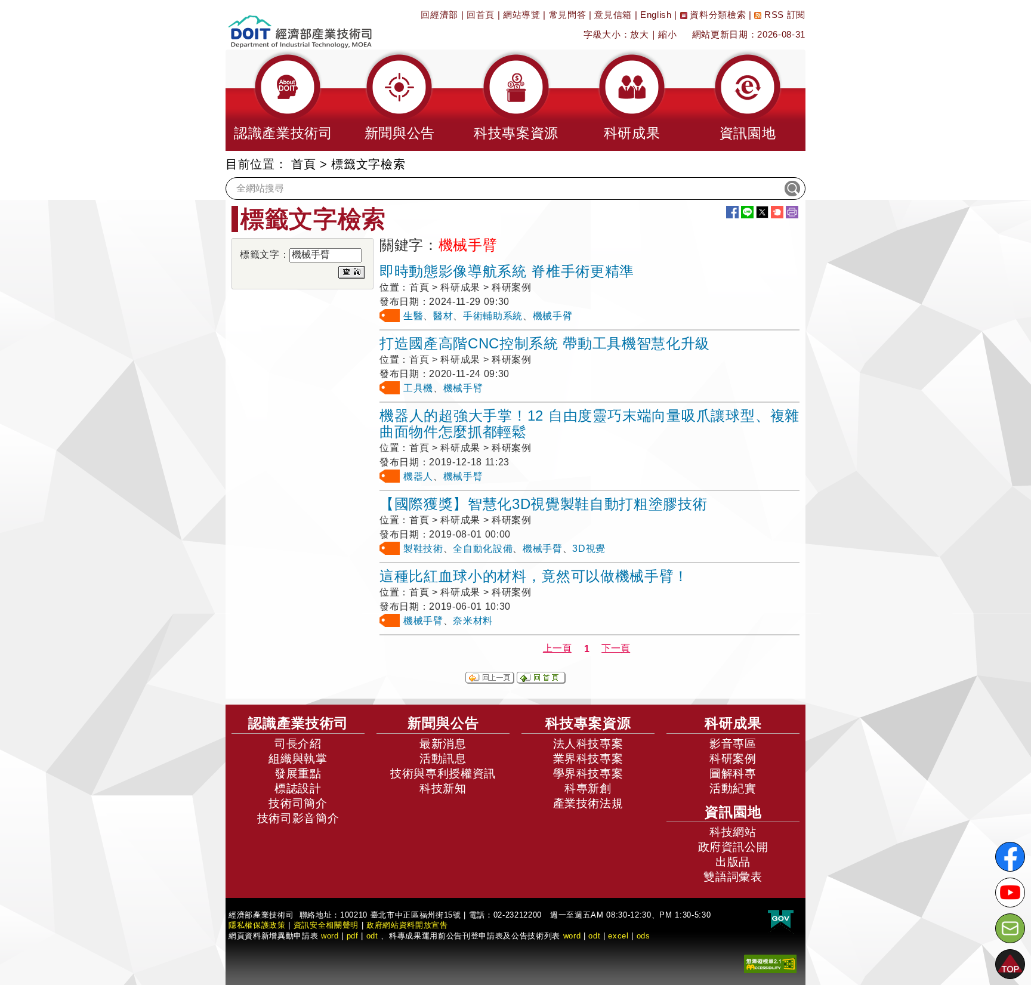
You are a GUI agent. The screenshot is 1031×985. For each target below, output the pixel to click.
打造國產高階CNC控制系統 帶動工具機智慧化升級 (544, 343)
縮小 (667, 34)
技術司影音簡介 (298, 818)
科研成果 (733, 723)
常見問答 (568, 15)
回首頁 (481, 15)
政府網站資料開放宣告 (407, 925)
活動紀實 (733, 788)
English (656, 15)
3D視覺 (589, 549)
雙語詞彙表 (732, 876)
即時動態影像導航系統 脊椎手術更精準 (506, 271)
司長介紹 (298, 743)
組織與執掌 (297, 758)
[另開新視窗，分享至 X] (762, 212)
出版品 (733, 862)
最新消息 (443, 743)
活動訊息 (443, 758)
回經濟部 (439, 15)
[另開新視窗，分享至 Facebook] (732, 212)
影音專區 (733, 743)
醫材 (443, 316)
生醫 (413, 316)
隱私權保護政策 (257, 925)
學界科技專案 (588, 773)
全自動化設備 (483, 549)
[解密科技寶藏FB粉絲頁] (1010, 857)
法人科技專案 (588, 743)
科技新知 (443, 788)
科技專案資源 (588, 723)
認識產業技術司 (298, 723)
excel (618, 935)
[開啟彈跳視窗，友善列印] (792, 212)
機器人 (418, 476)
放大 (639, 34)
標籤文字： (264, 254)
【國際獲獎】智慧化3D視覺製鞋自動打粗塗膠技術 (543, 504)
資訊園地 (733, 812)
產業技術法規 (588, 803)
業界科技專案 (588, 758)
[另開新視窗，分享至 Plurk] (777, 212)
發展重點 (298, 773)
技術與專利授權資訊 (443, 773)
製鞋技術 (423, 549)
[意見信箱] (1010, 928)
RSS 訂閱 (783, 15)
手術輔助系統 (493, 316)
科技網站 (733, 832)
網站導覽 (522, 15)
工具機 (418, 388)
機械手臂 (553, 316)
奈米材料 (473, 621)
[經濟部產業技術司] (300, 24)
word (572, 935)
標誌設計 (298, 788)
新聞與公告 (443, 723)
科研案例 (733, 758)
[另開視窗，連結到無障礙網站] (770, 963)
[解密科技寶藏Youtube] (1010, 892)
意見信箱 (613, 15)
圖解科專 (733, 773)
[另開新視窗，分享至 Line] (747, 212)
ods (643, 935)
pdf (353, 935)
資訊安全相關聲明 (326, 925)
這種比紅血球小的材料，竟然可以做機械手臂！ (534, 576)
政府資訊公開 (733, 847)
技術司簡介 (297, 803)
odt (372, 935)
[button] (283, 100)
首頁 (303, 164)
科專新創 (588, 788)
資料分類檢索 (716, 15)
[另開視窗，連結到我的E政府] (781, 920)
